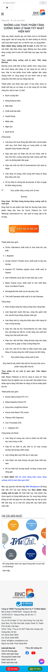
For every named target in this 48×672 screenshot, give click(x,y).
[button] (43, 546)
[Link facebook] (28, 652)
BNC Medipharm (33, 487)
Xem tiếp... (7, 570)
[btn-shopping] (7, 8)
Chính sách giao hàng (9, 654)
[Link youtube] (34, 652)
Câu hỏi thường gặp (9, 651)
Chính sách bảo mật (9, 662)
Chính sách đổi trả (8, 660)
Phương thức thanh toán (11, 657)
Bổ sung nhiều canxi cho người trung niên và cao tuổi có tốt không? (24, 565)
